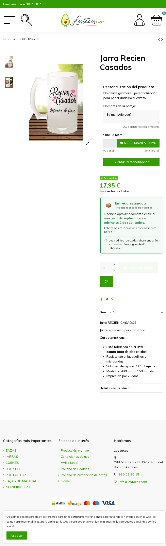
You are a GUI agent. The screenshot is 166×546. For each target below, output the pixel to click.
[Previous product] (159, 39)
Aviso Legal (69, 463)
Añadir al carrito (141, 268)
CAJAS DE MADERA (20, 481)
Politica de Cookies (75, 469)
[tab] (131, 312)
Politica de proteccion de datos (84, 475)
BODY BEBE (14, 469)
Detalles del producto (115, 388)
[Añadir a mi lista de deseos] (106, 281)
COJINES (12, 463)
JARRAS (11, 456)
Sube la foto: (112, 135)
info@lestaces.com (133, 482)
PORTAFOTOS (16, 475)
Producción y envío (75, 450)
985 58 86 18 (34, 4)
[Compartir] (102, 299)
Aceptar (17, 535)
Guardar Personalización (131, 162)
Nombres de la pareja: (119, 106)
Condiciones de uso (75, 456)
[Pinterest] (112, 299)
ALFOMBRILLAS (18, 487)
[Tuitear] (107, 299)
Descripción (108, 312)
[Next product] (162, 39)
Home (65, 481)
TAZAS (10, 450)
